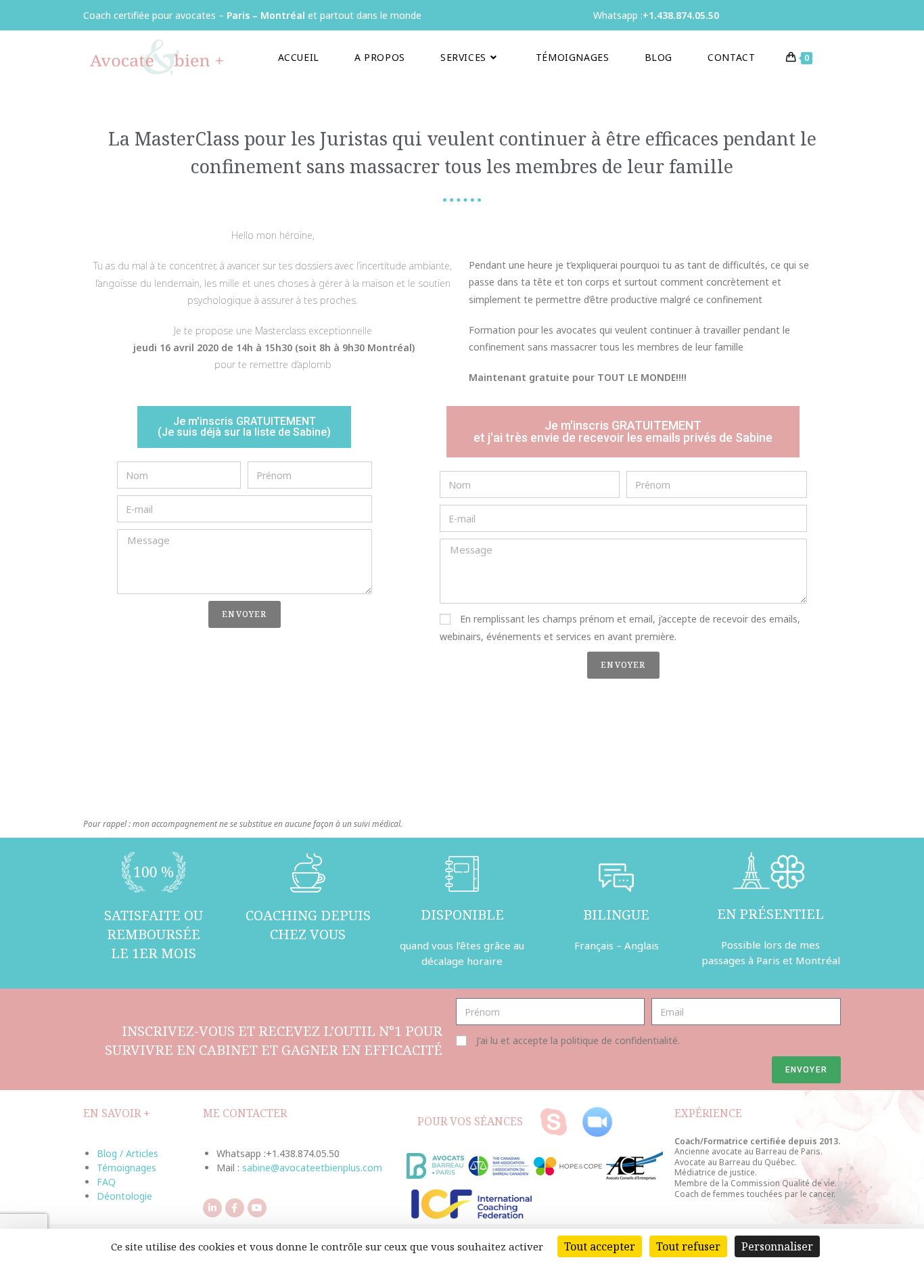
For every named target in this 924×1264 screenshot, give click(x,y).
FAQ (106, 1181)
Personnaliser (777, 1246)
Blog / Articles (127, 1153)
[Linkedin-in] (212, 1207)
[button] (244, 427)
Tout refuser (688, 1246)
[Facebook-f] (234, 1207)
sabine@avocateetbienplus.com (312, 1167)
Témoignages (126, 1167)
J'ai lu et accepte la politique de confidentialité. (578, 1040)
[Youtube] (257, 1207)
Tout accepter (599, 1246)
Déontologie (124, 1196)
